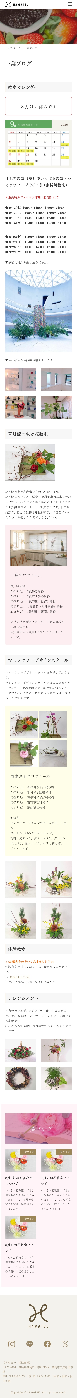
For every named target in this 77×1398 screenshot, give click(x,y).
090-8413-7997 (20, 976)
